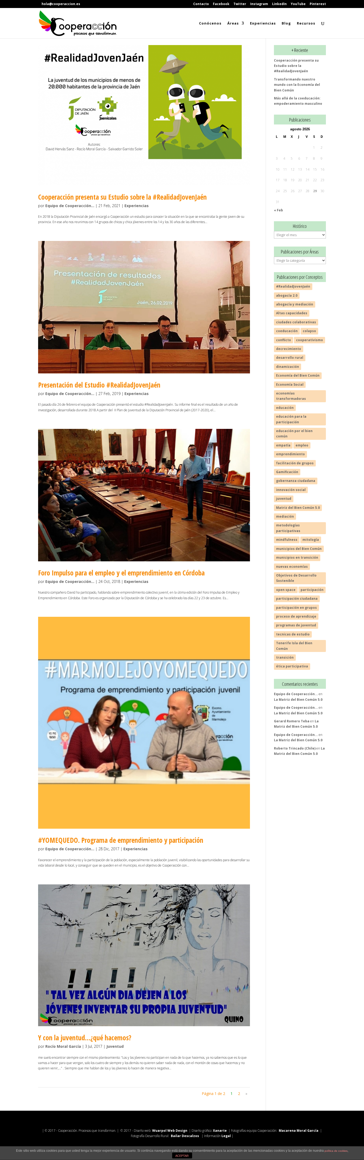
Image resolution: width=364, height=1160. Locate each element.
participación (312, 589)
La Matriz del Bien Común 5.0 (298, 699)
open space (286, 589)
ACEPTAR (182, 1155)
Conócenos (210, 23)
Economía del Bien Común (297, 375)
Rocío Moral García (63, 1046)
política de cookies (336, 1150)
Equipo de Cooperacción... (69, 205)
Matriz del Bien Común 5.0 (298, 507)
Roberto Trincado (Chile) (295, 748)
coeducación (287, 331)
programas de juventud (296, 625)
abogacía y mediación (294, 304)
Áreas (233, 23)
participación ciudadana (297, 598)
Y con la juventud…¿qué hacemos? (84, 1037)
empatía (283, 445)
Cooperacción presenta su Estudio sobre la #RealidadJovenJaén (122, 197)
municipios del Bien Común (299, 548)
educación (285, 407)
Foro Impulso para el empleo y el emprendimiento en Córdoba (121, 573)
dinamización (287, 366)
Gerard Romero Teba (291, 721)
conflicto (283, 340)
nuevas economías (292, 566)
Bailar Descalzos (185, 1136)
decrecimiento (288, 349)
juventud (283, 498)
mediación (285, 516)
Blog (286, 23)
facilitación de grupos (295, 463)
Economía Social (290, 384)
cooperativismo (309, 340)
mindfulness (286, 539)
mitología (310, 539)
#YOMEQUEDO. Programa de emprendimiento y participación (120, 840)
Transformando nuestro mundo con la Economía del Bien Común (297, 84)
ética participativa (292, 666)
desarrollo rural (289, 357)
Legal (226, 1136)
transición (285, 657)
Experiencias (263, 23)
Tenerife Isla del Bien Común (294, 646)
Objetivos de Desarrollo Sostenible (296, 578)
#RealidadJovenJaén (293, 286)
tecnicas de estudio (293, 634)
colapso (309, 331)
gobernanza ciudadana (295, 480)
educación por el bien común (294, 433)
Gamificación (287, 472)
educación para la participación (291, 419)
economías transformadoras (291, 396)
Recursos (306, 23)
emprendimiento (290, 454)
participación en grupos (296, 607)
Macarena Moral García (299, 1130)
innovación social (291, 490)
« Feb (278, 210)
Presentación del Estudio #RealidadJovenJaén (99, 385)
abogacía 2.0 (286, 295)
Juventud (115, 1046)
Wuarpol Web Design (169, 1130)
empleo (302, 445)
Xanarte (220, 1130)
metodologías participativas (288, 528)
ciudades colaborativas (296, 322)
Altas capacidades (291, 313)
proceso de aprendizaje (296, 616)
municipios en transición (297, 557)
